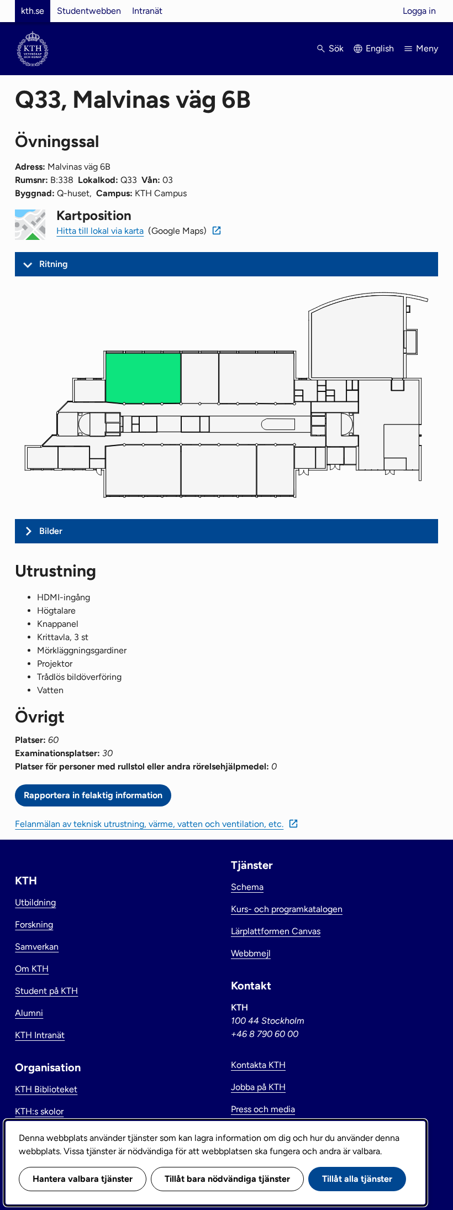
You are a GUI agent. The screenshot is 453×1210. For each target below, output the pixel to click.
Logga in (419, 11)
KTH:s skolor (39, 1111)
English (380, 48)
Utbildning (35, 902)
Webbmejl (251, 953)
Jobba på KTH (258, 1087)
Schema (247, 887)
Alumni (29, 1013)
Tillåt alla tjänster (357, 1179)
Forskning (34, 924)
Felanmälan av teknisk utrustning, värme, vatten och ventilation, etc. (149, 824)
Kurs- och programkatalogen (287, 909)
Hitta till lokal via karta (100, 231)
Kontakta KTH (258, 1065)
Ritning (53, 264)
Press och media (263, 1109)
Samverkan (37, 946)
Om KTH (32, 968)
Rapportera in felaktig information (93, 795)
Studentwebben (89, 11)
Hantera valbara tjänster (83, 1179)
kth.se (32, 11)
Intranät (147, 11)
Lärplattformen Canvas (275, 931)
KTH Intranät (40, 1035)
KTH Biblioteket (46, 1089)
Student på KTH (46, 991)
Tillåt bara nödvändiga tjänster (227, 1179)
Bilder (50, 531)
